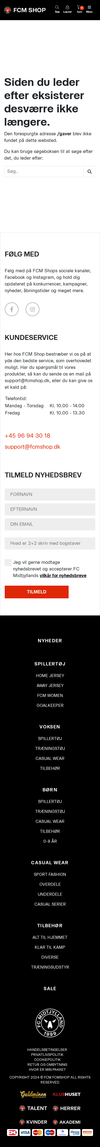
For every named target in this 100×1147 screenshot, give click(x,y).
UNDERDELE (50, 894)
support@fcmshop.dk (32, 446)
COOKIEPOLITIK (47, 1060)
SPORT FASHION (50, 874)
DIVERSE (50, 957)
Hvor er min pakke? (47, 1069)
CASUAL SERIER (50, 904)
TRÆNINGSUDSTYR (50, 967)
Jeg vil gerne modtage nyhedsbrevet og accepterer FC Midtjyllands (49, 569)
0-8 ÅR (50, 841)
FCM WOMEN (50, 695)
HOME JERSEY (50, 675)
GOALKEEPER (50, 705)
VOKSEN (49, 727)
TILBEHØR (50, 768)
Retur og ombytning (47, 1065)
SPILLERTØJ (50, 664)
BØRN (50, 789)
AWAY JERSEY (50, 685)
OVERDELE (50, 884)
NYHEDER (50, 640)
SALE (50, 988)
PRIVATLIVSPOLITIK (47, 1055)
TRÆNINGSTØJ (50, 748)
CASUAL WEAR (50, 758)
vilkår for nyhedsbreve (63, 575)
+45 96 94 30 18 (27, 435)
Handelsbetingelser (47, 1050)
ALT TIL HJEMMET (50, 937)
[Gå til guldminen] (33, 1094)
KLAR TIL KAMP (50, 947)
